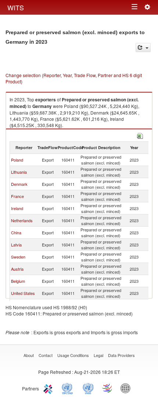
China (16, 232)
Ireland (17, 208)
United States (23, 293)
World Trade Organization (107, 387)
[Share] (143, 47)
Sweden (18, 257)
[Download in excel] (140, 135)
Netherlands (22, 220)
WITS (15, 7)
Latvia (16, 245)
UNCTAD (68, 387)
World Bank (127, 387)
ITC (49, 387)
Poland (17, 160)
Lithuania (19, 172)
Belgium (18, 281)
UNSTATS (88, 387)
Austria (17, 269)
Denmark (19, 184)
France (17, 196)
